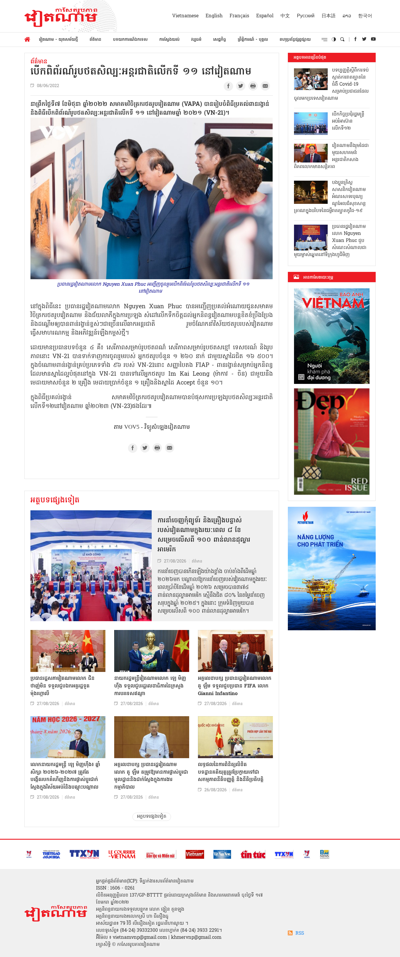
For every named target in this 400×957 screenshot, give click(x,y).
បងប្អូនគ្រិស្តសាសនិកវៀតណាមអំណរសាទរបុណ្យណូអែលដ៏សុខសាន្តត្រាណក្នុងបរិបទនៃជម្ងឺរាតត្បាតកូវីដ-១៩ (330, 196)
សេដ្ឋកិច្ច (219, 40)
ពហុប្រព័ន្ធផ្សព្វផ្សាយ (295, 40)
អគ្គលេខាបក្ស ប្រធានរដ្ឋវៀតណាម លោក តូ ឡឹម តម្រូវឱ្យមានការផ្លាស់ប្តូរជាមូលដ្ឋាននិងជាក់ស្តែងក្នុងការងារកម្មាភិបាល (151, 776)
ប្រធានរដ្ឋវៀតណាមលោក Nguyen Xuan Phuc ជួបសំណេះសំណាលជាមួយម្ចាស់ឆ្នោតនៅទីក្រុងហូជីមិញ (330, 240)
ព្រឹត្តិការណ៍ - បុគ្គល (253, 40)
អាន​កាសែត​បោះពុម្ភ (318, 277)
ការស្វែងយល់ (169, 40)
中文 (285, 16)
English (214, 16)
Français (239, 16)
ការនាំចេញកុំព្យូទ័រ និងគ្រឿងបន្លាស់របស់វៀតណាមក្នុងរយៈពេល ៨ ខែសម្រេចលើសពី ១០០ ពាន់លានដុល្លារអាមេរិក (204, 535)
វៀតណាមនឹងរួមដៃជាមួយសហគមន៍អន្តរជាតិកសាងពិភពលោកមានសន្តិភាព (331, 156)
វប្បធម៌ (196, 40)
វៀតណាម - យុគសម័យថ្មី (58, 40)
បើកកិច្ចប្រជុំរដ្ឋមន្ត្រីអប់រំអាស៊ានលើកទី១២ (348, 121)
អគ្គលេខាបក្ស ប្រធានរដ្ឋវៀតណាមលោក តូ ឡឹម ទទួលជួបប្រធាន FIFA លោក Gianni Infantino (234, 686)
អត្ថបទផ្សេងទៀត (55, 500)
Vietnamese (185, 16)
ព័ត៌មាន (95, 40)
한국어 (365, 16)
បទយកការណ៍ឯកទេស (130, 40)
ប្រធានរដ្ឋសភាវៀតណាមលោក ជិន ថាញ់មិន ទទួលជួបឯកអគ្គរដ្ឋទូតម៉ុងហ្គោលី (62, 686)
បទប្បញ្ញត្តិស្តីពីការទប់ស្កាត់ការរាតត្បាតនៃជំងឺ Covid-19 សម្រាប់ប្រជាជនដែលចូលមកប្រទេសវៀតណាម (331, 84)
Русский (305, 16)
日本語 (329, 16)
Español (264, 16)
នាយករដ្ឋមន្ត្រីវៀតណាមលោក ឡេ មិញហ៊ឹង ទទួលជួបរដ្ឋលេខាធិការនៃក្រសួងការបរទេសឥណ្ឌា (150, 686)
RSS (299, 933)
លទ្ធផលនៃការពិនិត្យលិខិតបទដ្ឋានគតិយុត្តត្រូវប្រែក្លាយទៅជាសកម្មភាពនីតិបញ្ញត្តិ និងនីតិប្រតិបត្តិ (231, 772)
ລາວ (347, 16)
